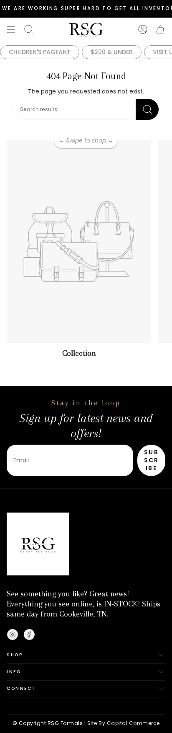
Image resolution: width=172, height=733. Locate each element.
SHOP (15, 655)
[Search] (147, 109)
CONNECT (21, 688)
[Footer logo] (38, 544)
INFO (14, 671)
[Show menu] (11, 29)
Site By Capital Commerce (123, 723)
